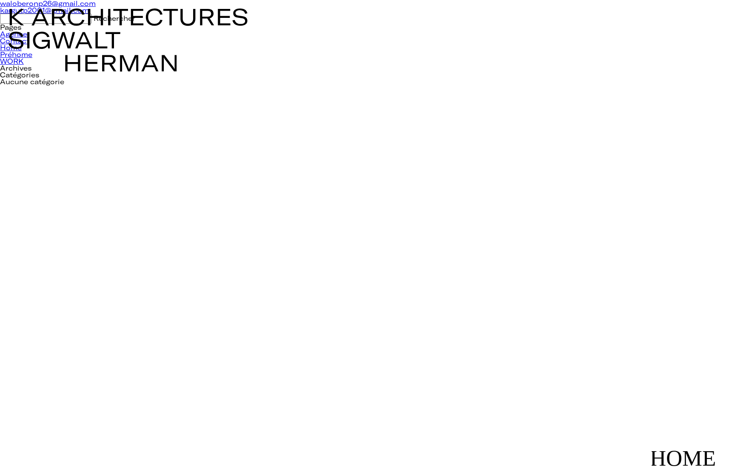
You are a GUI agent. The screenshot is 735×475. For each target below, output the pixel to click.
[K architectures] (128, 18)
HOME (689, 450)
